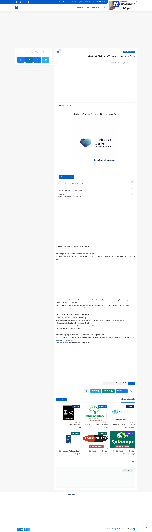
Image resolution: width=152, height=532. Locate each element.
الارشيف (73, 2)
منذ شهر (62, 181)
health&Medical (129, 52)
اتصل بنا (65, 2)
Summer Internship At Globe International (72, 184)
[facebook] (24, 1)
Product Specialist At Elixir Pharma (69, 196)
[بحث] (16, 7)
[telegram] (28, 1)
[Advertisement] (76, 30)
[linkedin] (20, 1)
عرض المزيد (61, 399)
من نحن (58, 2)
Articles (80, 7)
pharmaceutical (108, 383)
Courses (87, 7)
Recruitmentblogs (111, 529)
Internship (95, 7)
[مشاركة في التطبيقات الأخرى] (86, 391)
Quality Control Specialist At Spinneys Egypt (124, 452)
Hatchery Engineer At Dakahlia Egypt (70, 190)
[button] (122, 391)
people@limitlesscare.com (65, 340)
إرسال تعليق (127, 470)
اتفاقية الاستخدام (84, 2)
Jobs (105, 7)
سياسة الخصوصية (99, 2)
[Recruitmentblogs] (123, 5)
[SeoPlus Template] (134, 529)
